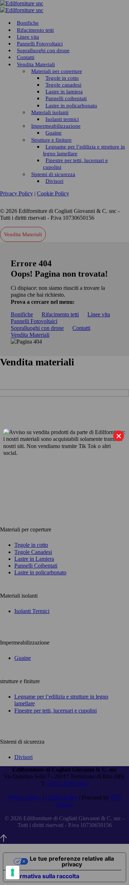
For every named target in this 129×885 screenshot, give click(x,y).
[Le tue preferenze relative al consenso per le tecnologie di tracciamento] (12, 872)
